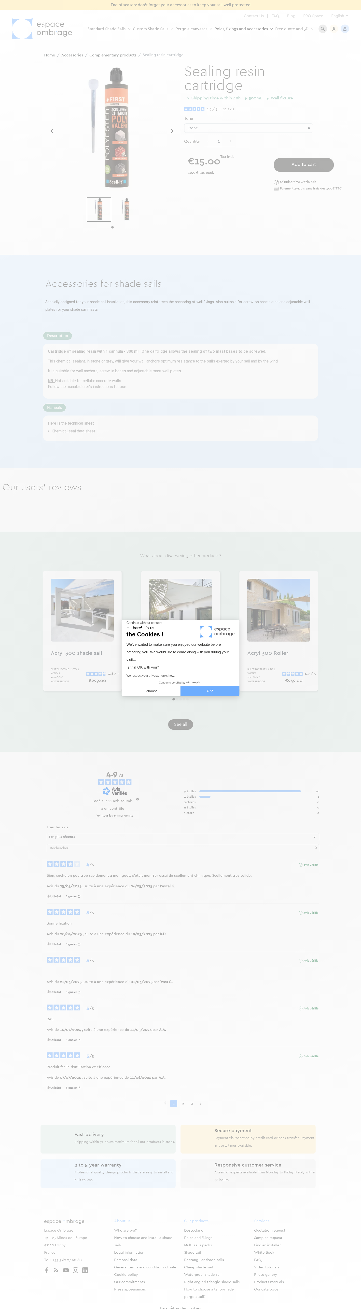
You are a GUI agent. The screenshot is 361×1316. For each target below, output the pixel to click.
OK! (210, 691)
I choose (151, 691)
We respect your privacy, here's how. (150, 675)
